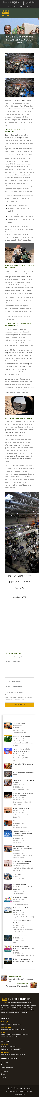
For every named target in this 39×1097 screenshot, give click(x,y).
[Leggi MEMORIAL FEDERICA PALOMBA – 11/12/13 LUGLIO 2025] (8, 795)
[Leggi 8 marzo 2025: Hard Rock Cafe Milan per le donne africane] (8, 863)
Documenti (4, 1071)
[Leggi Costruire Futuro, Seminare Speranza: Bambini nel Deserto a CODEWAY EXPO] (8, 833)
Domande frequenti (7, 1067)
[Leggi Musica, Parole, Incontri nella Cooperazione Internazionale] (8, 751)
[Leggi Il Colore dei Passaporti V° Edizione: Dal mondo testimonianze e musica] (8, 948)
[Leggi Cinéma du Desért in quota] (8, 938)
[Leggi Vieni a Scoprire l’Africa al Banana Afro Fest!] (8, 923)
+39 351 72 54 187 (14, 2)
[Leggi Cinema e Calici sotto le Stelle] (8, 810)
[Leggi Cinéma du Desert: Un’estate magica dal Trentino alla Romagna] (8, 961)
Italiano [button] (29, 6)
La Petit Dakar (17, 874)
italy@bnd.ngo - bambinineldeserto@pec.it (16, 1034)
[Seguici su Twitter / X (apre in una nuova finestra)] (18, 6)
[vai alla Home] (5, 13)
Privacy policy (5, 1062)
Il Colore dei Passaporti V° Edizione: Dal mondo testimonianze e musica (23, 948)
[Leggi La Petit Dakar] (8, 876)
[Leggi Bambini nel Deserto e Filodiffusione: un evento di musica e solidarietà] (8, 887)
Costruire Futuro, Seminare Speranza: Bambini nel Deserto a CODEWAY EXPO (22, 834)
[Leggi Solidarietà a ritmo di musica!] (8, 823)
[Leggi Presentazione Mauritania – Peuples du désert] (8, 782)
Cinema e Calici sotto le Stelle (21, 808)
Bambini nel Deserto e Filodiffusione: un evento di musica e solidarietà (23, 887)
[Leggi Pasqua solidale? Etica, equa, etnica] (8, 766)
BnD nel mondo (5, 1078)
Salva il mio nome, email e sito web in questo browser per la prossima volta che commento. (18, 699)
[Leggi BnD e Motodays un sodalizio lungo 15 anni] (8, 774)
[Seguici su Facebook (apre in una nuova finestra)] (8, 6)
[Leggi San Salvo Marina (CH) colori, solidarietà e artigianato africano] (8, 848)
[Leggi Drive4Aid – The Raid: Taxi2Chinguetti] (8, 725)
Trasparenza (4, 1065)
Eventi (3, 1074)
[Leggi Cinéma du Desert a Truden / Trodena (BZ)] (8, 910)
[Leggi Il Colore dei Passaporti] (8, 899)
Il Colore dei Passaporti (20, 897)
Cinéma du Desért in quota (21, 936)
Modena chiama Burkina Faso (21, 736)
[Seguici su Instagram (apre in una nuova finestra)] (15, 6)
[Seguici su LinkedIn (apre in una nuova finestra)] (11, 6)
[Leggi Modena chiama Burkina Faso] (8, 738)
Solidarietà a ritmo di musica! (21, 821)
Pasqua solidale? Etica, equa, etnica (23, 764)
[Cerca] (24, 6)
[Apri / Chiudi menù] (35, 13)
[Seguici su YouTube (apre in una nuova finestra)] (21, 6)
